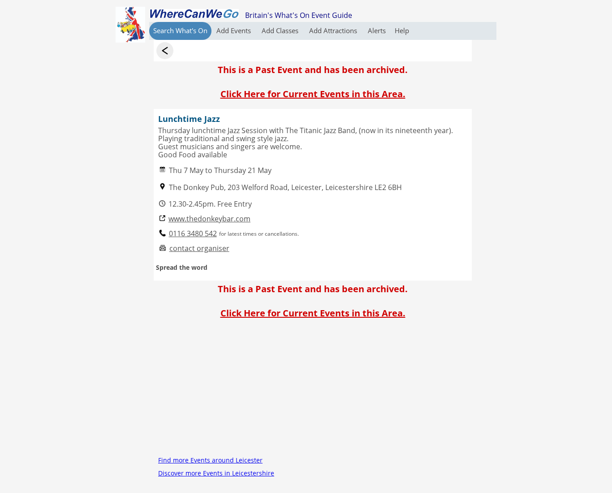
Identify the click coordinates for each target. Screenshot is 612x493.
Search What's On (180, 30)
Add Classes (281, 30)
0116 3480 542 (193, 233)
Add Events (234, 30)
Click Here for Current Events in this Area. (312, 94)
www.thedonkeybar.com (209, 219)
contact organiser (199, 248)
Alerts (377, 30)
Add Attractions (334, 30)
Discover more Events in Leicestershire (216, 473)
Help (402, 30)
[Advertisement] (313, 391)
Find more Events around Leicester (210, 460)
